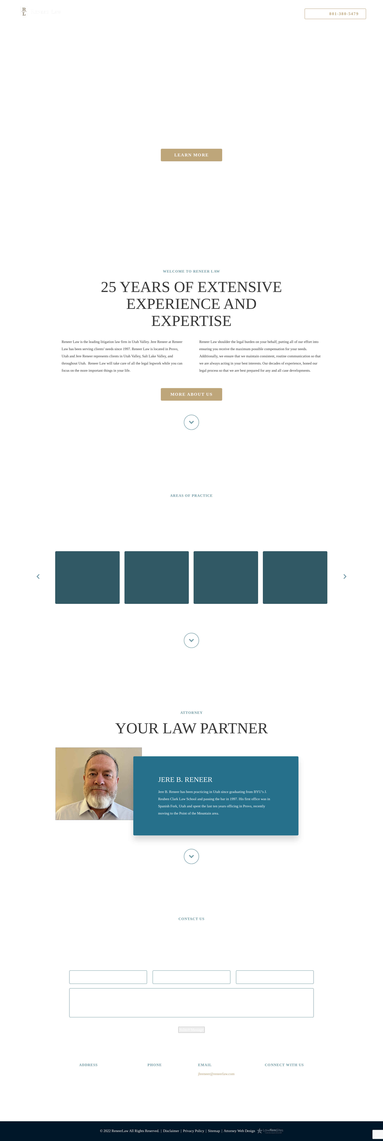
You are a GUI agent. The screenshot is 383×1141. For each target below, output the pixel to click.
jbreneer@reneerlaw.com (216, 1074)
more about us (191, 394)
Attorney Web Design (239, 1131)
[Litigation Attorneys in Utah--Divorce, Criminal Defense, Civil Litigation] (41, 12)
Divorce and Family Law (87, 612)
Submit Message (191, 1030)
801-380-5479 (335, 14)
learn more (191, 154)
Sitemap (214, 1131)
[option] (87, 585)
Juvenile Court (157, 612)
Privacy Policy (193, 1131)
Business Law (295, 612)
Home (113, 14)
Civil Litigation (226, 612)
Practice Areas (204, 14)
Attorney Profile (154, 14)
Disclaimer (171, 1131)
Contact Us (248, 14)
